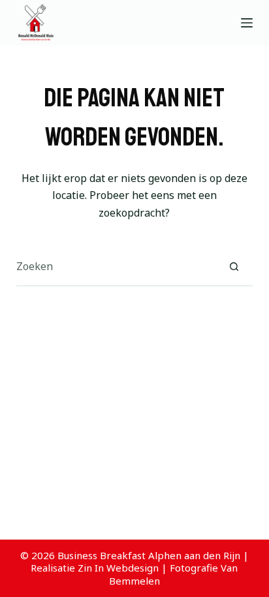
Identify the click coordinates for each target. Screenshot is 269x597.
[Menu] (247, 23)
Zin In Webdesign (118, 567)
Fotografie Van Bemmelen (173, 574)
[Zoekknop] (234, 266)
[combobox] (115, 266)
